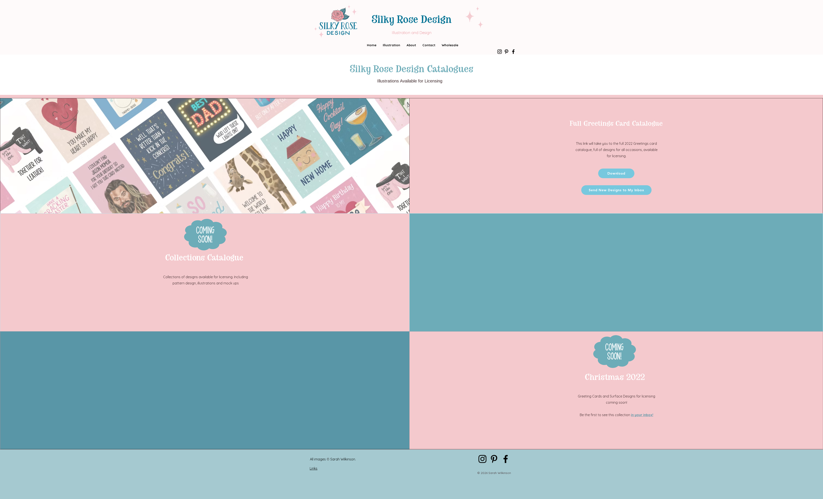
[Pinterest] (506, 52)
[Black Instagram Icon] (500, 52)
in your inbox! (642, 415)
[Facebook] (513, 52)
